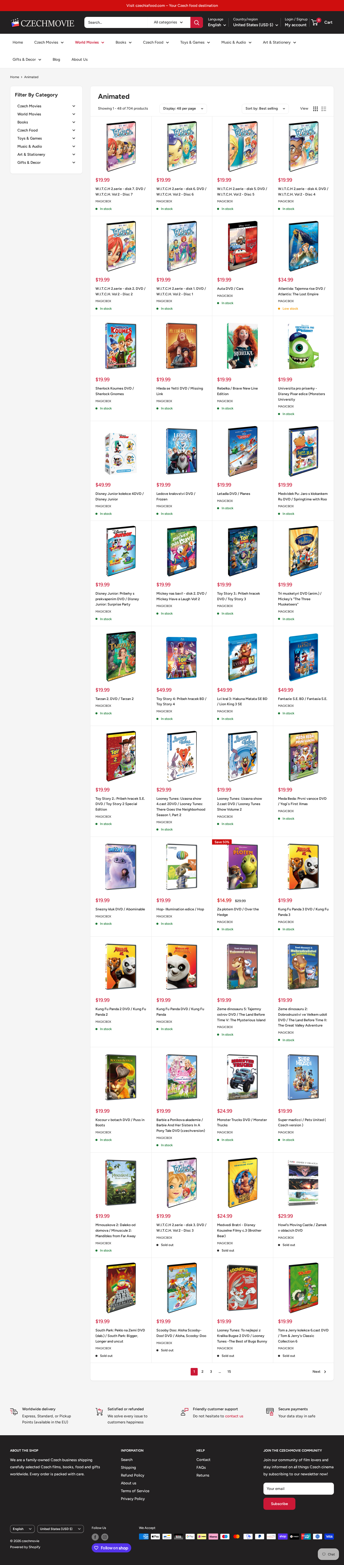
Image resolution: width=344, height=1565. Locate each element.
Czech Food (153, 42)
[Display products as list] (324, 109)
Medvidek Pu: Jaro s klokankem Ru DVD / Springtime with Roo (303, 496)
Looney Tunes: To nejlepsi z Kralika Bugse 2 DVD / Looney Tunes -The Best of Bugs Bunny (242, 1335)
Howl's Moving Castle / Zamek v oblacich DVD (302, 1228)
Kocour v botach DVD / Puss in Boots (120, 1123)
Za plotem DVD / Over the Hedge (238, 912)
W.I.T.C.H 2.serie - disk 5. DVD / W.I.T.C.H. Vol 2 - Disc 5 (242, 192)
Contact (203, 1459)
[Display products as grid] (315, 109)
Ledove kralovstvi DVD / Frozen (175, 496)
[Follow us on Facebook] (95, 1537)
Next (317, 1371)
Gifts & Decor (24, 59)
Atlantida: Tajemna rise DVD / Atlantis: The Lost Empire (301, 291)
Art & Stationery (277, 42)
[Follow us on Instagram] (104, 1537)
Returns (202, 1475)
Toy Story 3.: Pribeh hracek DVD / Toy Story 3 (238, 596)
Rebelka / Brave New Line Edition (237, 391)
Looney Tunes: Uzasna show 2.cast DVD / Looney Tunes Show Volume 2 (239, 804)
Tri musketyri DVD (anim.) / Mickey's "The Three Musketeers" (300, 598)
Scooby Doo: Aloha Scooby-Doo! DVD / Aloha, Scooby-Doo (181, 1333)
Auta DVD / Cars (230, 288)
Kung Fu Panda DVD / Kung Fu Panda (180, 1012)
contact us (234, 1416)
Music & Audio (233, 42)
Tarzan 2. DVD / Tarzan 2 (114, 699)
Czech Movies (46, 42)
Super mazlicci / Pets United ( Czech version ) (302, 1123)
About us (128, 1483)
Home (18, 42)
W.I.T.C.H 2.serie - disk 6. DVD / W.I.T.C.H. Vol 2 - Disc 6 (181, 192)
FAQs (201, 1467)
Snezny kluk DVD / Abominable (120, 909)
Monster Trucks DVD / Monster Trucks (242, 1123)
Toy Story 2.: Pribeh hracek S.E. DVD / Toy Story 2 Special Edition (120, 804)
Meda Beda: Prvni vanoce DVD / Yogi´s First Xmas (302, 801)
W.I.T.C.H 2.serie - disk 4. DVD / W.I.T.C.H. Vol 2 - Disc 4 (303, 192)
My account (295, 24)
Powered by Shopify (25, 1547)
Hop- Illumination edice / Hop (180, 909)
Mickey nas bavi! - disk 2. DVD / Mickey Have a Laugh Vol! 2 (181, 596)
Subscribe (279, 1504)
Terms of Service (135, 1491)
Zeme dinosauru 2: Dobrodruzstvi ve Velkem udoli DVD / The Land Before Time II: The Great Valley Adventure (302, 1017)
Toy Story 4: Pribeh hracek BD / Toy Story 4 (181, 702)
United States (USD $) (56, 1529)
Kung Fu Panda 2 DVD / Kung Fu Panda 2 (120, 1012)
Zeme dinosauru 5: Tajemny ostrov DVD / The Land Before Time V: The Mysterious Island (241, 1014)
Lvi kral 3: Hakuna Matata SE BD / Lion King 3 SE (242, 702)
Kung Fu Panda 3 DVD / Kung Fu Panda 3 (303, 912)
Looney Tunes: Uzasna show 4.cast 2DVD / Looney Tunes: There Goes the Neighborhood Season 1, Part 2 (180, 806)
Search (126, 1459)
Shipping (128, 1467)
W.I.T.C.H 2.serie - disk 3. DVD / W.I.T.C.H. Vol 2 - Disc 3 (181, 1228)
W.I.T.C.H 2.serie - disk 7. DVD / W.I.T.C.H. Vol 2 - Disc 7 (120, 192)
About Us (80, 59)
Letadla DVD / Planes (233, 494)
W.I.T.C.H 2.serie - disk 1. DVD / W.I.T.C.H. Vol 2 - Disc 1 (181, 291)
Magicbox (103, 201)
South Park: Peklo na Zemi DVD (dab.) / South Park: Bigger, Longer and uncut (120, 1335)
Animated (31, 77)
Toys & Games (192, 42)
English (18, 1529)
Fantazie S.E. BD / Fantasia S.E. (302, 699)
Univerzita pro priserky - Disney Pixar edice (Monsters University (301, 393)
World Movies (87, 42)
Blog (56, 59)
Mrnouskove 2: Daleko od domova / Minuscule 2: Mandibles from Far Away (115, 1230)
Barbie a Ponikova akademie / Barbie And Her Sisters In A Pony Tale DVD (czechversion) (180, 1125)
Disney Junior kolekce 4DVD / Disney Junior (119, 496)
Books (121, 42)
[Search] (196, 22)
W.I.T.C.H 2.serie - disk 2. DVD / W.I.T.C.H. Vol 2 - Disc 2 (120, 291)
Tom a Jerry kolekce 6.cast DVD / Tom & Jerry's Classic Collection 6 (303, 1335)
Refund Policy (132, 1475)
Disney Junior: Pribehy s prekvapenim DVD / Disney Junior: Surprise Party (117, 598)
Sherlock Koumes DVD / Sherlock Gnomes (114, 391)
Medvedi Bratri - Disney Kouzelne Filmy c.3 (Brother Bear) (239, 1230)
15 (229, 1371)
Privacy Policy (133, 1498)
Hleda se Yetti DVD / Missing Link (179, 391)
